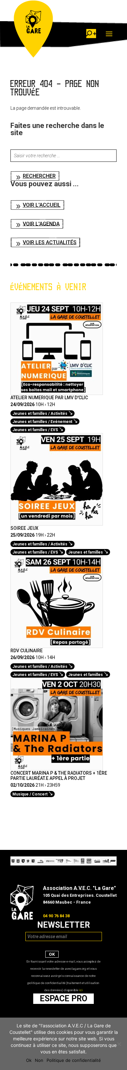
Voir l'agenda (41, 223)
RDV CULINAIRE (26, 650)
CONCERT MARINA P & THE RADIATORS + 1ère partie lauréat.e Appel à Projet (58, 775)
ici (81, 990)
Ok (29, 1060)
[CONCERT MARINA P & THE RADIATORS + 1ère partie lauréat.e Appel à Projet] (56, 766)
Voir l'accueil (42, 205)
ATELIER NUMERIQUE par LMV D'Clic (49, 397)
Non (39, 1060)
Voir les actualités (50, 242)
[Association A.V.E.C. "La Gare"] (22, 918)
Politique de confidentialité (74, 1060)
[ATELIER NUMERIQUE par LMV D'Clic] (56, 391)
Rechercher (39, 176)
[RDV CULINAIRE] (56, 644)
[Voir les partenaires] (63, 863)
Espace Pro (63, 998)
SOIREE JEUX (24, 528)
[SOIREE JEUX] (56, 522)
